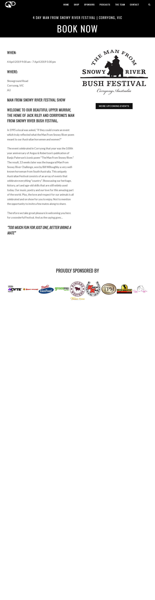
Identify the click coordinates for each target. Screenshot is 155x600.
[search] (149, 4)
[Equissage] (124, 289)
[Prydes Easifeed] (46, 289)
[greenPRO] (61, 289)
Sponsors (89, 4)
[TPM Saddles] (108, 289)
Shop (76, 4)
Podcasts (105, 4)
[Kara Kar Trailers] (93, 289)
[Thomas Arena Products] (77, 298)
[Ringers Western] (77, 289)
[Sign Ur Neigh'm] (140, 289)
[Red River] (30, 289)
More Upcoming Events (114, 106)
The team (120, 4)
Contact (134, 4)
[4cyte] (15, 289)
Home (66, 4)
